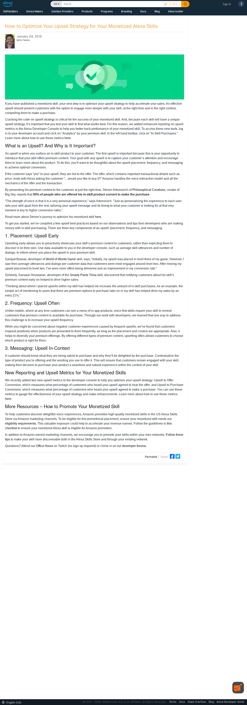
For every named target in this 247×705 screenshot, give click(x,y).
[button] (12, 702)
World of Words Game (61, 259)
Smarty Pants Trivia (83, 275)
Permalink (151, 456)
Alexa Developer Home (230, 701)
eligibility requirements (20, 423)
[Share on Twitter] (177, 456)
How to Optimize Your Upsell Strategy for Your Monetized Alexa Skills (81, 26)
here (67, 138)
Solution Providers (62, 11)
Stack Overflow (197, 701)
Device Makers (34, 11)
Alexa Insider (175, 11)
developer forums (134, 446)
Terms (173, 701)
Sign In (227, 4)
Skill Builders (10, 11)
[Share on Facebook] (172, 456)
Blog (157, 11)
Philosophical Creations (148, 189)
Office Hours (44, 446)
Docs (143, 11)
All (55, 4)
